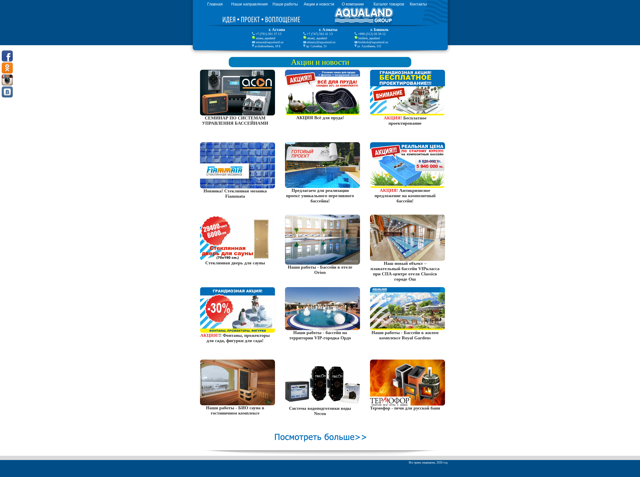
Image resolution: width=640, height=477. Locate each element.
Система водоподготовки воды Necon (320, 411)
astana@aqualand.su (270, 42)
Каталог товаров (389, 4)
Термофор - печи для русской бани (405, 408)
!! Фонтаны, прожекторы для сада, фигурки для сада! (235, 338)
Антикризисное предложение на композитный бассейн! (405, 195)
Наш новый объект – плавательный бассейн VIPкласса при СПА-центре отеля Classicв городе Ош (405, 271)
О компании (353, 4)
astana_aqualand (265, 38)
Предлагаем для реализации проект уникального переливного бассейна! (320, 195)
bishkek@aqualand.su (373, 42)
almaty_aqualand (317, 38)
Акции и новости (319, 4)
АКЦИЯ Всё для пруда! (320, 117)
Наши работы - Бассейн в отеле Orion (320, 270)
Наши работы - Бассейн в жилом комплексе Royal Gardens (405, 335)
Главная (215, 4)
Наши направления (249, 4)
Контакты (418, 4)
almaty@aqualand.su (321, 42)
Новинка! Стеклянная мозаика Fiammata (235, 193)
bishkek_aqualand (369, 38)
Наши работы (285, 4)
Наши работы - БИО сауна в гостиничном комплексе (235, 410)
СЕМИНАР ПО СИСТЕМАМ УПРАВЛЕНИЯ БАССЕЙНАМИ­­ (235, 120)
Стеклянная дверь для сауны (235, 262)
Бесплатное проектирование (405, 120)
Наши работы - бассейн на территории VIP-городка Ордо (320, 335)
